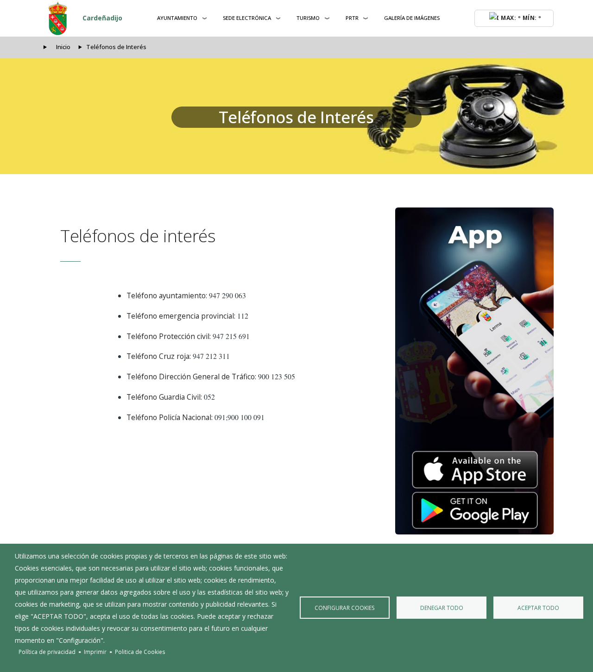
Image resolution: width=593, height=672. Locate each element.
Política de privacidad (47, 651)
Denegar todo (441, 607)
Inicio (63, 47)
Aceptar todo (538, 607)
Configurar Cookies (345, 607)
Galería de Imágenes (412, 17)
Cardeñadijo (102, 17)
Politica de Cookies (140, 651)
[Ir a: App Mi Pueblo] (474, 370)
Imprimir (95, 651)
